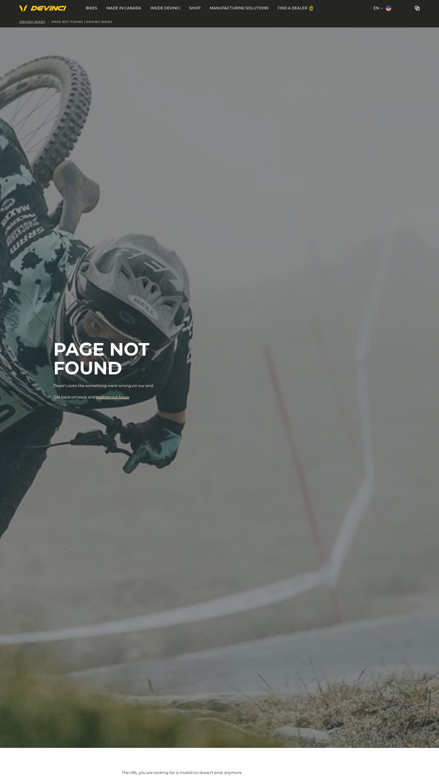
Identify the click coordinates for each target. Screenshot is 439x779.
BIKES (91, 8)
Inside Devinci (165, 8)
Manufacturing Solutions (239, 8)
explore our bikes (112, 397)
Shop (195, 8)
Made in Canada (123, 8)
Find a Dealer (292, 8)
